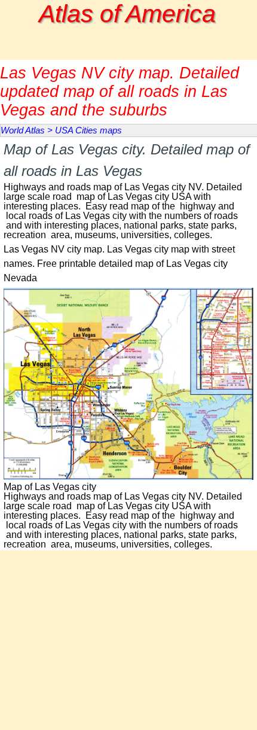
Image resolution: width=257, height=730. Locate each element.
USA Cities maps (88, 130)
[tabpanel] (128, 189)
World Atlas (23, 130)
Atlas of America (127, 14)
